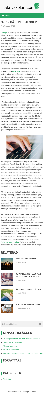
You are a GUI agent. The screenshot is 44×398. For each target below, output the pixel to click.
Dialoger (4, 32)
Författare (7, 379)
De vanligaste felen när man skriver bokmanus (21, 339)
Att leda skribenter (10, 346)
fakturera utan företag (10, 242)
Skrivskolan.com (14, 392)
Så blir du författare (11, 350)
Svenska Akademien (26, 258)
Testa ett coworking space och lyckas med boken (23, 353)
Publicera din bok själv (28, 305)
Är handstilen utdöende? (29, 289)
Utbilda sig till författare (12, 342)
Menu (8, 16)
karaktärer (16, 71)
